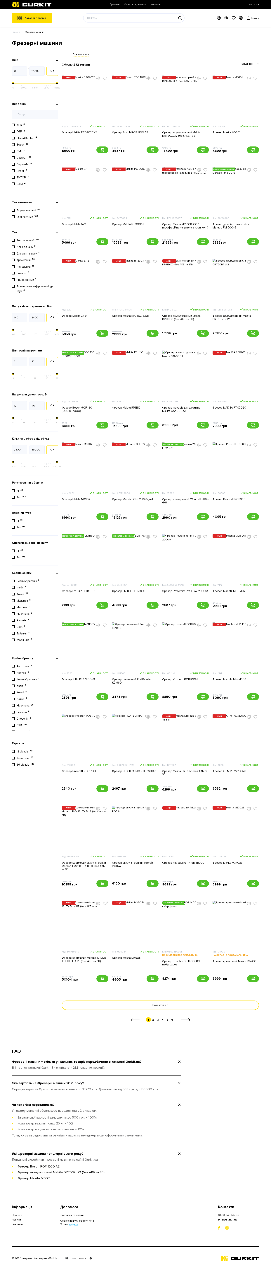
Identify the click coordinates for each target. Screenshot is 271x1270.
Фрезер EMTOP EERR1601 (128, 591)
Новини (16, 1219)
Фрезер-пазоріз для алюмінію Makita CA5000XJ (181, 409)
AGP (21, 131)
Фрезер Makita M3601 (226, 132)
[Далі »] (185, 1020)
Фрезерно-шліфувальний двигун (35, 289)
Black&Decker (27, 138)
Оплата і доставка (135, 4)
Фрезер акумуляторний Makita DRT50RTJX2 (232, 317)
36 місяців (25, 765)
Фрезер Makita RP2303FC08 (130, 316)
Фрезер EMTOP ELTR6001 (78, 591)
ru (251, 4)
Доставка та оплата (72, 1215)
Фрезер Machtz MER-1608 (229, 679)
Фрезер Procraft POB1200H (180, 679)
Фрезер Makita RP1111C (126, 407)
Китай (22, 594)
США (21, 627)
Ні (20, 491)
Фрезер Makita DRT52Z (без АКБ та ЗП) (184, 772)
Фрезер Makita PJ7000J (128, 224)
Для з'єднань (26, 247)
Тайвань (23, 633)
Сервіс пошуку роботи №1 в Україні (77, 1223)
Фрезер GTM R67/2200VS (229, 771)
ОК (52, 71)
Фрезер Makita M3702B (227, 863)
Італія (21, 587)
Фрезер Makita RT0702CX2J (80, 132)
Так (21, 497)
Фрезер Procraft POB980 (229, 499)
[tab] (96, 1065)
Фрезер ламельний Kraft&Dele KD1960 (131, 681)
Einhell (22, 171)
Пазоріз (23, 273)
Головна (16, 32)
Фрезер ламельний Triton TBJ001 (183, 863)
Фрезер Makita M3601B (126, 958)
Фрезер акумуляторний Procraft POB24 (132, 864)
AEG (21, 125)
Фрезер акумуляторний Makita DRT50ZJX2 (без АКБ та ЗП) (181, 134)
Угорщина (24, 640)
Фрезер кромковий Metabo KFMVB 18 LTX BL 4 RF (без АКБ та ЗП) (84, 959)
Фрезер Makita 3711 (74, 224)
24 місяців (25, 758)
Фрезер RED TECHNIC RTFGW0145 (134, 771)
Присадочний (26, 280)
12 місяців (25, 752)
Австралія (24, 666)
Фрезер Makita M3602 (76, 499)
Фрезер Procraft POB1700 (79, 771)
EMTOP (23, 177)
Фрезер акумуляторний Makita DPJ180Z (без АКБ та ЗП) (181, 317)
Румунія (23, 620)
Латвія (22, 699)
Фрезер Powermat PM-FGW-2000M (185, 591)
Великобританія (28, 581)
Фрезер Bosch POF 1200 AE (130, 132)
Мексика (23, 607)
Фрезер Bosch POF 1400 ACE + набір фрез (182, 963)
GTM (21, 184)
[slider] (13, 83)
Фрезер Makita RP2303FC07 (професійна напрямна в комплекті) (185, 226)
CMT (21, 151)
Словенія (24, 719)
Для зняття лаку (28, 253)
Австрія (23, 673)
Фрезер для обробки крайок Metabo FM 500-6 (231, 226)
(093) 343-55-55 (228, 1215)
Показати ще (160, 1005)
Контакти (156, 4)
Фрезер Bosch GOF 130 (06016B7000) (77, 409)
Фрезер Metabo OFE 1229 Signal (132, 499)
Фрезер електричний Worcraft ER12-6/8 (185, 501)
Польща (23, 712)
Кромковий (26, 260)
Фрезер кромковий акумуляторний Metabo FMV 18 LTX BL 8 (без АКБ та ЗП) (84, 866)
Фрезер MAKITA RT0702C (229, 407)
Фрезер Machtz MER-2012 (229, 591)
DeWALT (24, 158)
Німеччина (24, 614)
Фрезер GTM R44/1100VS (78, 679)
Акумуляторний (28, 210)
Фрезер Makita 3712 (74, 316)
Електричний (27, 217)
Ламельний (25, 266)
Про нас (115, 4)
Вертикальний (28, 240)
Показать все (81, 54)
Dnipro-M (24, 164)
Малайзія (24, 600)
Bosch (22, 145)
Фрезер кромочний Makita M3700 (234, 961)
